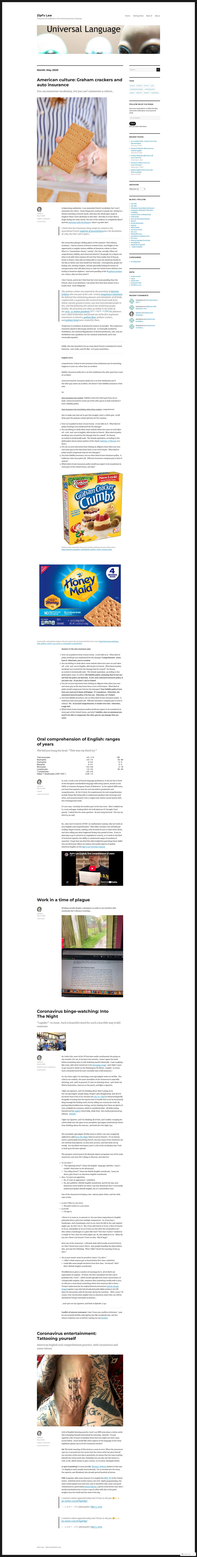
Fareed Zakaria (90, 1487)
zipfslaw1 (40, 213)
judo (152, 85)
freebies (104, 1318)
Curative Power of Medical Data (141, 214)
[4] (98, 311)
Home (127, 16)
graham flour (90, 317)
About (157, 16)
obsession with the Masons (79, 222)
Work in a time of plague (63, 899)
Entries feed (135, 281)
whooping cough (99, 1065)
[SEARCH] (158, 69)
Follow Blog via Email (141, 104)
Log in (133, 278)
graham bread (72, 320)
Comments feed (136, 283)
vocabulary (46, 218)
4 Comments (41, 221)
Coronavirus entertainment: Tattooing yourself (66, 1336)
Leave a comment (43, 794)
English (39, 218)
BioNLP (133, 221)
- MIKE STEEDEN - (137, 247)
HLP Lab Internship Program (140, 219)
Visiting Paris (138, 16)
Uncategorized (135, 262)
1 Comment (41, 918)
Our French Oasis (136, 230)
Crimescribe (135, 217)
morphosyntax (150, 89)
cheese (132, 85)
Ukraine (146, 93)
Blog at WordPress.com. (53, 1547)
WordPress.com (136, 285)
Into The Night (82, 1137)
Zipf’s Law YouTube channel (93, 847)
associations (97, 231)
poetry (132, 93)
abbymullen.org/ (136, 234)
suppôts (77, 1111)
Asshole (72, 1114)
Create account (136, 276)
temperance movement (111, 294)
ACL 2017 (134, 232)
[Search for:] (142, 70)
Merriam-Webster (99, 1467)
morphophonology (136, 89)
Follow (132, 124)
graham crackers (115, 271)
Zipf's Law (44, 15)
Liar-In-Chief (99, 1097)
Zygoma (133, 225)
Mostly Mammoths (137, 223)
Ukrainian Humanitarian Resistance (142, 208)
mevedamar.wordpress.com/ (140, 236)
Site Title (134, 204)
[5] (106, 311)
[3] (91, 311)
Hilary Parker (135, 227)
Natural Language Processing (140, 240)
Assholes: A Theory (108, 441)
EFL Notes (134, 238)
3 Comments (41, 1070)
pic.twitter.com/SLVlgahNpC (74, 1501)
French (45, 1067)
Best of (149, 16)
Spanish (139, 93)
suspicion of (85, 231)
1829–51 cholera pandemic (77, 311)
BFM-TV (107, 1478)
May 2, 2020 (96, 1507)
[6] (108, 311)
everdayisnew (135, 242)
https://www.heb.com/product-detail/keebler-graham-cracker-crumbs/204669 (87, 549)
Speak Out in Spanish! (138, 245)
